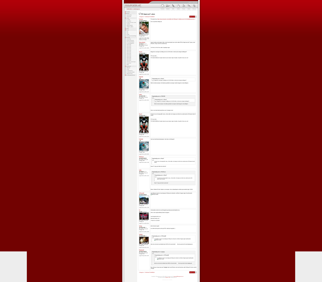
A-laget (127, 18)
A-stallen (128, 19)
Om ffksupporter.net (130, 75)
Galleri (127, 28)
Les (127, 31)
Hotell (128, 69)
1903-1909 (129, 44)
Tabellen (128, 23)
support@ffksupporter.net (178, 276)
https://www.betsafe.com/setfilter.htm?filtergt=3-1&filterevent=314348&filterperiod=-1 (176, 19)
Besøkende (128, 66)
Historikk (128, 37)
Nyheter (127, 13)
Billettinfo (128, 67)
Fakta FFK (129, 63)
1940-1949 (129, 50)
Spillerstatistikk (130, 25)
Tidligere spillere (130, 26)
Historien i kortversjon (131, 61)
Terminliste (129, 21)
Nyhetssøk (129, 16)
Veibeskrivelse (130, 73)
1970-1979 (129, 54)
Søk (127, 32)
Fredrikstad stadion (131, 72)
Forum (127, 29)
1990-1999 (129, 57)
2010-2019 (129, 60)
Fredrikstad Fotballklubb (150, 16)
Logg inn (190, 2)
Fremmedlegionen (130, 43)
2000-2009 (129, 58)
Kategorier (142, 16)
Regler (128, 34)
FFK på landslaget (130, 41)
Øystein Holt (167, 277)
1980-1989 (129, 56)
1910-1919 (129, 46)
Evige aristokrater (130, 40)
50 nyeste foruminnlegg (131, 35)
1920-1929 (129, 47)
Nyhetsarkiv (129, 15)
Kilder (128, 64)
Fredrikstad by (130, 70)
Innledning (129, 38)
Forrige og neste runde (131, 22)
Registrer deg (195, 2)
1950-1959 (129, 51)
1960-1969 (129, 53)
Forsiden (128, 11)
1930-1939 (129, 48)
